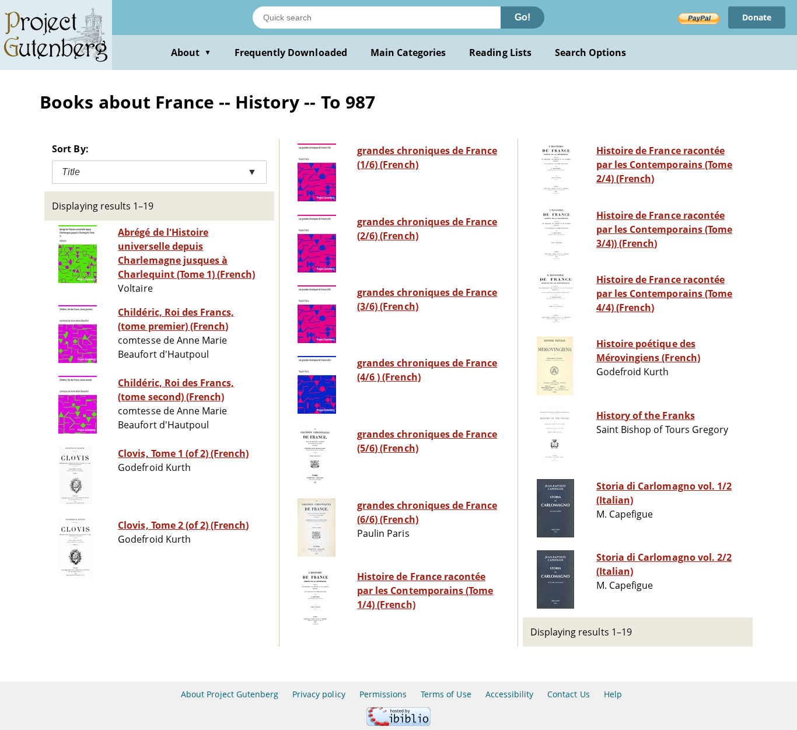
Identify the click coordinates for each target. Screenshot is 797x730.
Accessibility (509, 694)
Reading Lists (500, 52)
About (191, 52)
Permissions (383, 694)
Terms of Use (446, 694)
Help (613, 694)
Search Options (591, 52)
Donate (756, 17)
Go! (522, 17)
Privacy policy (318, 694)
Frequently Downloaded (291, 52)
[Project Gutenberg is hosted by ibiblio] (398, 722)
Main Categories (408, 52)
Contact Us (568, 694)
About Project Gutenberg (229, 694)
